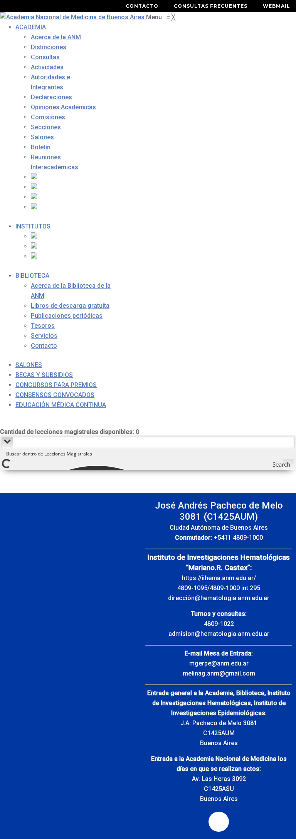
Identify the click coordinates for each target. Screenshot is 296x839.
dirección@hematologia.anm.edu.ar (218, 598)
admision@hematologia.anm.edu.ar (218, 633)
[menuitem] (30, 27)
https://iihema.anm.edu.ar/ (219, 578)
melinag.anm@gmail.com (219, 673)
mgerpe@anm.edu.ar (219, 663)
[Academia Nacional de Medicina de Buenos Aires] (73, 17)
